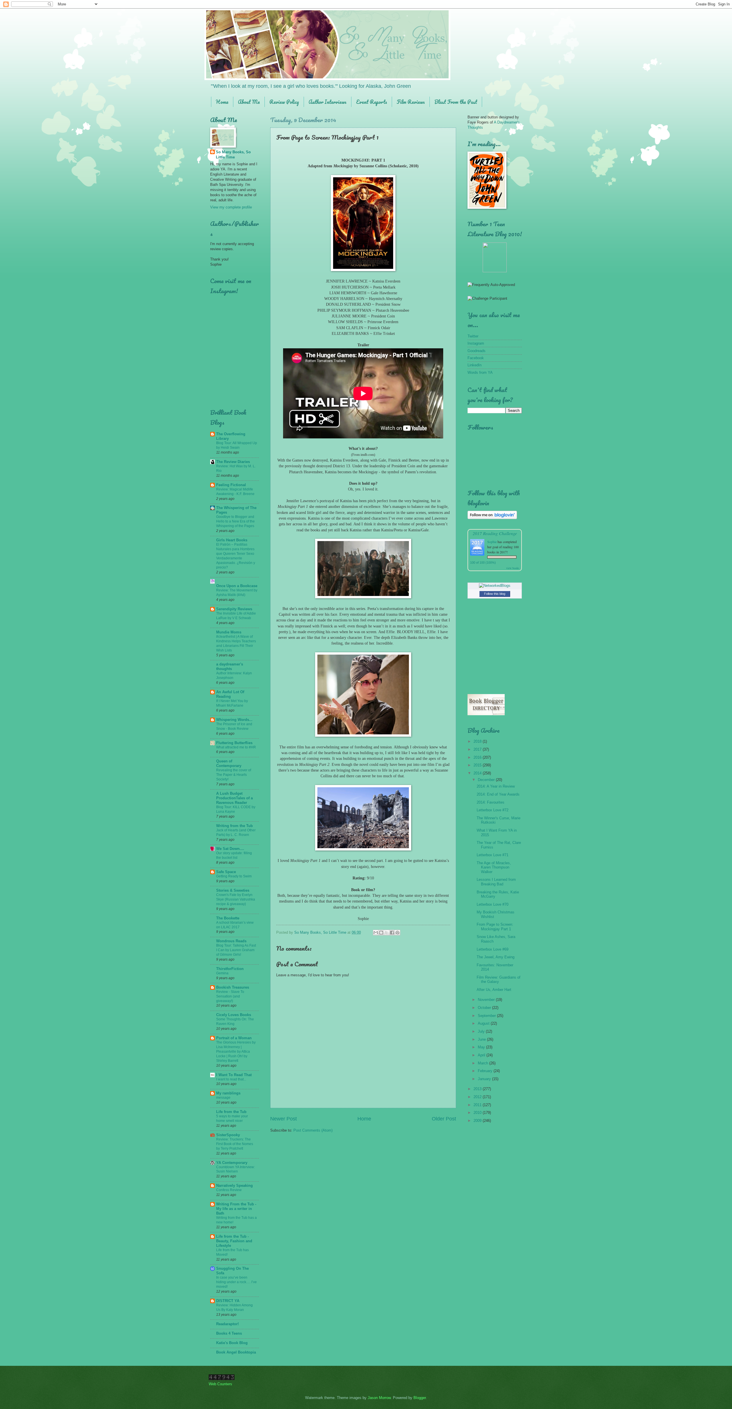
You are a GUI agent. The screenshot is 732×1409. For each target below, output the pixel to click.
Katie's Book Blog (232, 1343)
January (485, 1079)
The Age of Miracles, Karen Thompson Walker (494, 867)
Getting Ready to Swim (234, 876)
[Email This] (376, 932)
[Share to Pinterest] (397, 932)
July (482, 1031)
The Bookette (227, 918)
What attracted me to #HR (236, 747)
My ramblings (228, 1093)
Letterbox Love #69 (492, 949)
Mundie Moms (228, 632)
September (487, 1015)
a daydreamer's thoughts (229, 666)
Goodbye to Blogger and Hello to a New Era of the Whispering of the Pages (235, 521)
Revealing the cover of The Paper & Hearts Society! (233, 774)
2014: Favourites (490, 802)
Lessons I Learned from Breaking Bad (496, 881)
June (482, 1039)
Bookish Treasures (232, 987)
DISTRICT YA (227, 1301)
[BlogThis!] (381, 932)
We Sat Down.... (230, 848)
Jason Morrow (379, 1398)
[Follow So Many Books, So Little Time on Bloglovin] (492, 518)
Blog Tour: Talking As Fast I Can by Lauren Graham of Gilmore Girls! (236, 950)
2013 (478, 1089)
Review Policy (284, 102)
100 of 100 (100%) (483, 562)
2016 (478, 757)
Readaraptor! (227, 1324)
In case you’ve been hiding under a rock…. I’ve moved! (236, 1282)
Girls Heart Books (231, 540)
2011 (478, 1105)
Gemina (222, 973)
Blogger (419, 1398)
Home (222, 102)
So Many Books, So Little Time (233, 154)
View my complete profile (231, 207)
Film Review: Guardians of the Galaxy (498, 979)
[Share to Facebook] (392, 932)
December (487, 780)
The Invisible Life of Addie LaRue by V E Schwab (236, 615)
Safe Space (226, 872)
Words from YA (480, 372)
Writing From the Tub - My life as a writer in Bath (236, 1208)
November (487, 999)
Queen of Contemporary (228, 763)
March (483, 1063)
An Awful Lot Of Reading (230, 694)
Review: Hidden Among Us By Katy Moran (234, 1307)
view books (512, 568)
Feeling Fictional (231, 485)
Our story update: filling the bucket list (234, 855)
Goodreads (477, 351)
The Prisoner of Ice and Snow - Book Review (234, 726)
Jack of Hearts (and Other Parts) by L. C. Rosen (236, 832)
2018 (478, 741)
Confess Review (229, 1190)
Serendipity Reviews (234, 609)
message (223, 1098)
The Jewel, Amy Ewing (495, 957)
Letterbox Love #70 (492, 904)
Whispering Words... (234, 720)
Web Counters (220, 1384)
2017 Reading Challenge (495, 533)
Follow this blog (494, 593)
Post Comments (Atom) (313, 1130)
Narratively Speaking (234, 1185)
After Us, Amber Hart (494, 989)
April (482, 1055)
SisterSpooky (228, 1135)
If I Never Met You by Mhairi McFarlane (232, 703)
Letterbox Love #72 (492, 810)
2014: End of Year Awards (498, 794)
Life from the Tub (231, 1112)
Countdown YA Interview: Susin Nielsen (235, 1169)
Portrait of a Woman (234, 1038)
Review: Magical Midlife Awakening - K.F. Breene (235, 491)
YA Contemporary (231, 1162)
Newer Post (283, 1119)
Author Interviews (328, 102)
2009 (478, 1120)
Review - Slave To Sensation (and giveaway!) (230, 996)
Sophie (492, 541)
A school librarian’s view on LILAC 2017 (235, 925)
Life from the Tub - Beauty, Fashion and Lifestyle (234, 1241)
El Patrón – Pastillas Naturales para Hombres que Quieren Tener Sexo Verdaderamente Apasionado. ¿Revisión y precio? (235, 555)
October (485, 1007)
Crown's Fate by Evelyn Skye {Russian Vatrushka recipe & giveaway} (235, 899)
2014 (478, 773)
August (484, 1023)
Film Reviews (411, 102)
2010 (478, 1112)
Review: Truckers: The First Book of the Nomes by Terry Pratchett (234, 1143)
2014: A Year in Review (496, 786)
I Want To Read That (234, 1075)
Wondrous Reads (231, 941)
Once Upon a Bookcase (236, 586)
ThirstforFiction (230, 969)
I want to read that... (231, 1079)
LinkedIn (475, 365)
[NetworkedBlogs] (494, 585)
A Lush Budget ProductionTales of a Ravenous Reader (234, 798)
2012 (478, 1097)
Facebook (476, 358)
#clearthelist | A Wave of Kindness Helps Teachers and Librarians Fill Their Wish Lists (236, 643)
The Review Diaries (233, 462)
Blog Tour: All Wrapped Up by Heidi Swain (236, 445)
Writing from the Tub (234, 826)
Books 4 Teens (229, 1333)
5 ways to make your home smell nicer (232, 1118)
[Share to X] (386, 932)
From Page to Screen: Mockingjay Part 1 (495, 926)
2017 (478, 749)
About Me (249, 102)
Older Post (444, 1119)
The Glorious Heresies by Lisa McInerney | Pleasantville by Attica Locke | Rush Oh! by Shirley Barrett (236, 1051)
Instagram (476, 343)
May (482, 1047)
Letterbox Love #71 (492, 855)
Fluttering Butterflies (234, 743)
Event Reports (371, 102)
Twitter (473, 336)
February (486, 1071)
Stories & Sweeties (232, 890)
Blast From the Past (455, 102)
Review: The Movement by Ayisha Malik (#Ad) (236, 592)
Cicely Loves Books (233, 1015)
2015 (478, 765)
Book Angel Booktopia (236, 1352)
